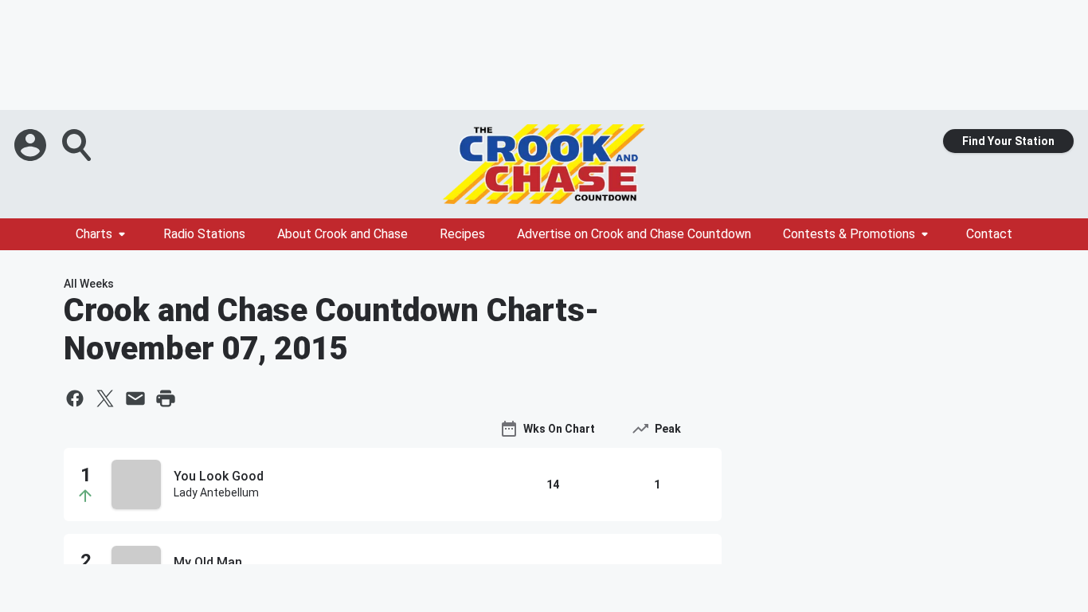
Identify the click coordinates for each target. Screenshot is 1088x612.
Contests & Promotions (849, 233)
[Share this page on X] (105, 398)
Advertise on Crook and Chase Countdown (634, 233)
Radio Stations (204, 233)
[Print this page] (166, 398)
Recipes (462, 233)
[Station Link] (544, 164)
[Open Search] (78, 145)
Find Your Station (1008, 141)
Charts (94, 233)
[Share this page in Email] (135, 398)
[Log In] (31, 145)
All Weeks (89, 283)
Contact (989, 233)
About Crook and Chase (342, 233)
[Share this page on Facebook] (75, 398)
